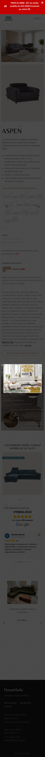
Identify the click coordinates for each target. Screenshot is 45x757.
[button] (2, 365)
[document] (22, 378)
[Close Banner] (42, 2)
